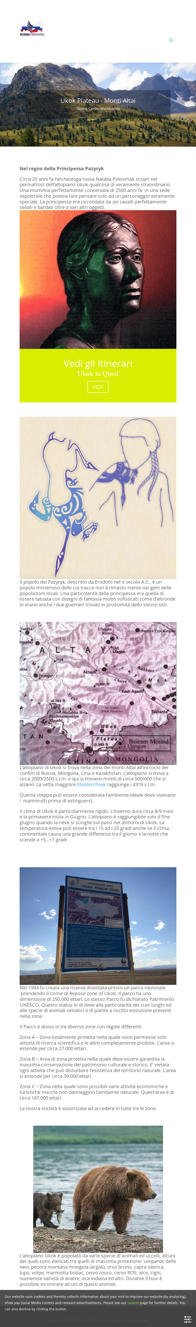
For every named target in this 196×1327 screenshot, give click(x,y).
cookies (133, 1302)
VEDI (98, 387)
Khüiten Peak (91, 784)
